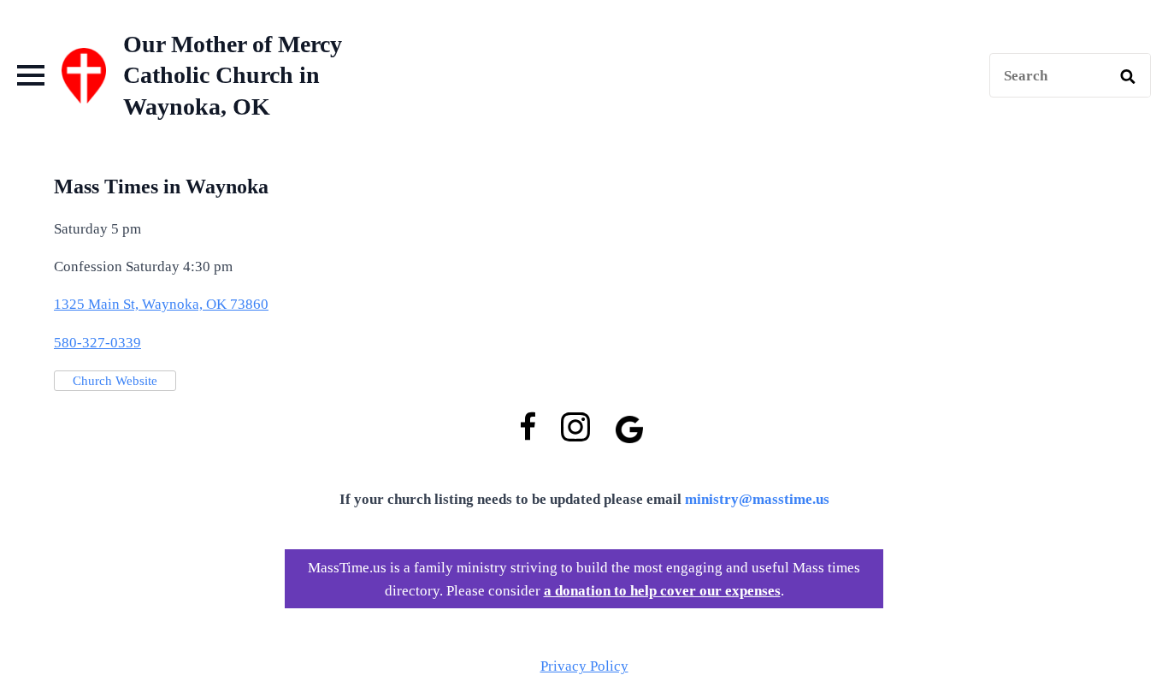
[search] (1128, 76)
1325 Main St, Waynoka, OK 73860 (161, 304)
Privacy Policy (584, 666)
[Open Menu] (30, 75)
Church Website (115, 381)
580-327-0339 (97, 343)
